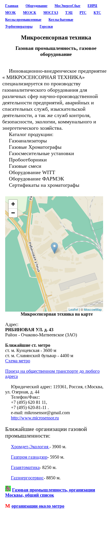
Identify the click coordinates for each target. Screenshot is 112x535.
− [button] (13, 212)
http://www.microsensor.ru (35, 417)
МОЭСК (29, 13)
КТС (97, 13)
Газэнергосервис (27, 477)
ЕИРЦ (92, 6)
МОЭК (10, 13)
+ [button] (13, 204)
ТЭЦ (68, 13)
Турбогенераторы (18, 27)
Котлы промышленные (23, 20)
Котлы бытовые (61, 20)
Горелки (46, 27)
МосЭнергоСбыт (67, 6)
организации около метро (37, 506)
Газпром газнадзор (29, 457)
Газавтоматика (25, 467)
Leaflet (73, 309)
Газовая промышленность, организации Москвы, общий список (50, 492)
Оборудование (36, 6)
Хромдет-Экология (30, 446)
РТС (83, 13)
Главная (11, 6)
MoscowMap (93, 309)
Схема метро (17, 360)
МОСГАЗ (50, 13)
